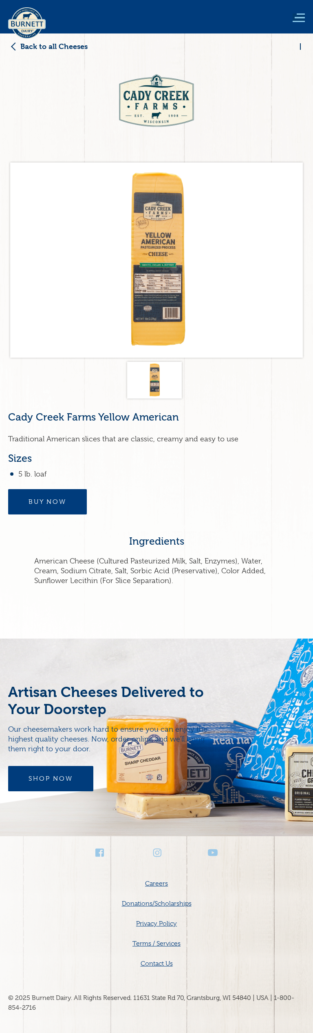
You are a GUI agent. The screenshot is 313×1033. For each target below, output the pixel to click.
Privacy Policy (156, 923)
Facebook (100, 852)
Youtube (213, 852)
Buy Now (47, 501)
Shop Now (51, 778)
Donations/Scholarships (157, 903)
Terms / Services (156, 943)
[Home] (27, 28)
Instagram (156, 852)
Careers (156, 883)
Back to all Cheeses (54, 46)
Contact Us (157, 963)
